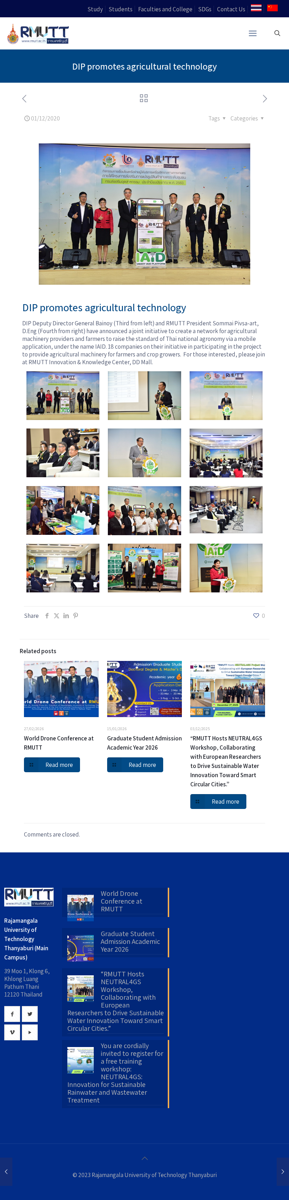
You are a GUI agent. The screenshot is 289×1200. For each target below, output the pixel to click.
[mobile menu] (253, 33)
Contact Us (231, 9)
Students (121, 9)
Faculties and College (165, 9)
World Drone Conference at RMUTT (121, 901)
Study (95, 9)
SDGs (204, 9)
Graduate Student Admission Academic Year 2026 (130, 942)
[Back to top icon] (144, 1158)
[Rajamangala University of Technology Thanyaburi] (38, 33)
